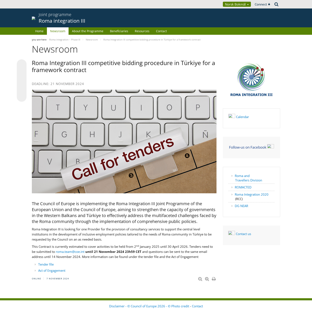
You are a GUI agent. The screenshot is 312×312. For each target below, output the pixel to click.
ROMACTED (243, 187)
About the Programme (87, 31)
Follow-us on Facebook (247, 147)
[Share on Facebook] (21, 81)
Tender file (46, 264)
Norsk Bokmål (236, 4)
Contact (161, 31)
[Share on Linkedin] (21, 89)
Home (39, 31)
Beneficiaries (119, 31)
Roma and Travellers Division (248, 178)
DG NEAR (241, 206)
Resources (142, 31)
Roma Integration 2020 (251, 194)
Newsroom (57, 31)
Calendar (242, 117)
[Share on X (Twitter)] (21, 73)
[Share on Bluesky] (21, 64)
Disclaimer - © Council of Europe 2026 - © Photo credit (149, 306)
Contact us (243, 234)
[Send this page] (21, 97)
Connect (261, 4)
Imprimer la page (214, 278)
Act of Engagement (51, 270)
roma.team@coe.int (70, 251)
